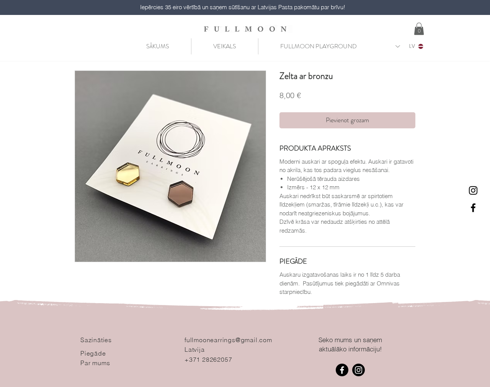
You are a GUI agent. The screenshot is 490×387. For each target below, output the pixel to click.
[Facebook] (342, 370)
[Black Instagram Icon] (473, 190)
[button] (419, 29)
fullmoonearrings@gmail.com (228, 340)
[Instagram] (358, 370)
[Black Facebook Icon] (473, 207)
